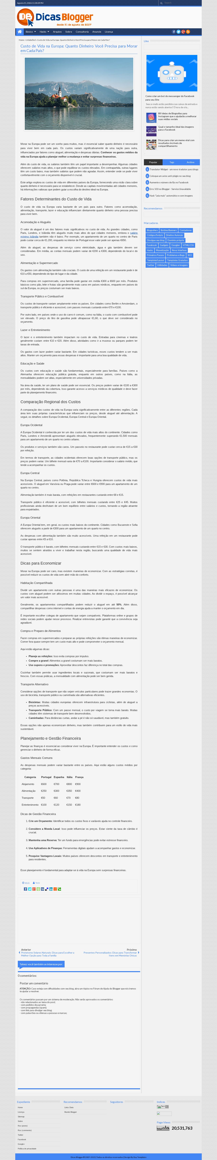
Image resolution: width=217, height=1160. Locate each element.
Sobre (68, 31)
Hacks (43, 31)
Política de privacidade (27, 1149)
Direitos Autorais (174, 235)
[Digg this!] (42, 889)
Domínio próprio (175, 240)
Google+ (183, 32)
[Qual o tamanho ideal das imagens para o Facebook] (151, 131)
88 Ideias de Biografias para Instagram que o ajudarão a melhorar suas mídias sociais (177, 116)
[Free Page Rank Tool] (163, 1107)
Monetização (162, 250)
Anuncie (96, 31)
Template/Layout (155, 260)
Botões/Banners (169, 230)
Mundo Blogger (70, 1112)
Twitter (150, 265)
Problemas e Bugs (176, 255)
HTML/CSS (188, 245)
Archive (190, 162)
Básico (29, 31)
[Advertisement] (79, 920)
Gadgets (164, 245)
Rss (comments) (25, 1130)
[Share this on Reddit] (55, 889)
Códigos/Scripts (155, 235)
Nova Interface (179, 250)
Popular (153, 162)
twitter (178, 32)
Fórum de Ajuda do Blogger (106, 988)
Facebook (152, 245)
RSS (188, 32)
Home (20, 31)
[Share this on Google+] (34, 889)
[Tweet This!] (29, 889)
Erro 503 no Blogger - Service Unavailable (170, 189)
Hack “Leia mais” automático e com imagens (171, 195)
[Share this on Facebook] (25, 889)
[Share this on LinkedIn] (51, 889)
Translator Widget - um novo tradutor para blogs (174, 169)
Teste (38, 883)
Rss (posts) (23, 1126)
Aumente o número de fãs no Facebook (169, 182)
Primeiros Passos (155, 255)
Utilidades (162, 265)
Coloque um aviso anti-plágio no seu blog (170, 176)
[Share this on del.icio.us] (46, 889)
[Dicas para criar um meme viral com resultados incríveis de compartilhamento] (151, 145)
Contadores (186, 230)
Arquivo (57, 31)
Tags (172, 162)
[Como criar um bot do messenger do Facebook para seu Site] (171, 73)
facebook (174, 32)
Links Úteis (69, 1107)
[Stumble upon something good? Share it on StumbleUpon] (38, 889)
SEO (190, 255)
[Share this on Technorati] (59, 889)
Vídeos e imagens (179, 265)
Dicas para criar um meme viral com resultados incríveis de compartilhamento (176, 143)
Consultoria (82, 31)
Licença (109, 31)
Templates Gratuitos (177, 260)
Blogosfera (152, 230)
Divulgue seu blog (155, 240)
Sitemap (21, 1117)
